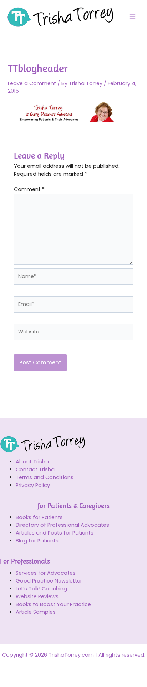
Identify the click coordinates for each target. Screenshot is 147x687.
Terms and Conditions (45, 477)
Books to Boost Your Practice (53, 604)
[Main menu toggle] (132, 16)
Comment (29, 189)
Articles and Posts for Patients (54, 532)
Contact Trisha (35, 469)
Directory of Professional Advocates (62, 524)
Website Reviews (37, 596)
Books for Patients (39, 517)
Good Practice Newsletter (49, 580)
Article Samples (36, 611)
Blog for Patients (37, 540)
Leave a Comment (32, 83)
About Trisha (32, 461)
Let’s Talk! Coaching (41, 588)
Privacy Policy (33, 485)
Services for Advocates (46, 572)
